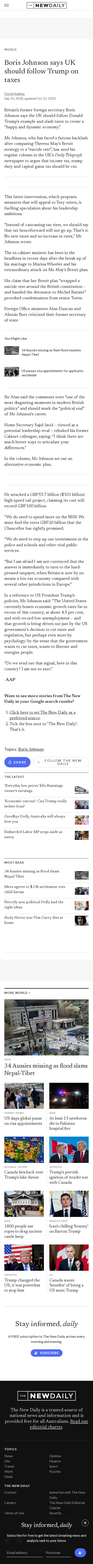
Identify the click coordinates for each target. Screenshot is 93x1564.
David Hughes (14, 94)
